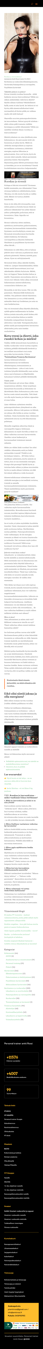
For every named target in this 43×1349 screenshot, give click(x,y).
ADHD (8, 956)
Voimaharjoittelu (13, 1020)
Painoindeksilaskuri (11, 1265)
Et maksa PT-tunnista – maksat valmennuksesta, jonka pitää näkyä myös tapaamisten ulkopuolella (21, 918)
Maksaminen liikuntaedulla (14, 1296)
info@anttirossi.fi (15, 1312)
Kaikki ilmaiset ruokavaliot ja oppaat (19, 1211)
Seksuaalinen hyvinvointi (16, 985)
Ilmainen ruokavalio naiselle (15, 1215)
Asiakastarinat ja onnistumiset (18, 960)
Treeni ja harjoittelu (12, 1006)
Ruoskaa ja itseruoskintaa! (13, 77)
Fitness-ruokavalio (11, 1227)
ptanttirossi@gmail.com (17, 1309)
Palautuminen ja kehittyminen (18, 977)
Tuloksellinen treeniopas (13, 1223)
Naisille (7, 1178)
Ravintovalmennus (11, 1127)
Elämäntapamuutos (30, 82)
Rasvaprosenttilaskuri (12, 1244)
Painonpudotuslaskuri (12, 1260)
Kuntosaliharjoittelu (14, 1012)
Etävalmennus (9, 1123)
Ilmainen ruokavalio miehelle (15, 1219)
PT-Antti (7, 1135)
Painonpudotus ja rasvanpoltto (24, 84)
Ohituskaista (9, 1131)
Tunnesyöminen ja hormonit (18, 1002)
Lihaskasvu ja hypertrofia (16, 1016)
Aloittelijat (10, 1009)
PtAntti (9, 967)
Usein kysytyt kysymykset (14, 1292)
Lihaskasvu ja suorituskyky (17, 991)
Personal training (13, 963)
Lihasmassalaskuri (11, 1248)
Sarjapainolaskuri (10, 1252)
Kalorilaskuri (9, 1256)
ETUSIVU (7, 1111)
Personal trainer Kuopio (13, 1119)
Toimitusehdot (9, 1288)
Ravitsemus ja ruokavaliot (13, 82)
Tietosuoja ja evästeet (12, 1284)
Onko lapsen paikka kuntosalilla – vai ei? (21, 931)
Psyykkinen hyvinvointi (12, 87)
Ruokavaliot (11, 998)
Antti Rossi (16, 79)
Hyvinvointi (8, 84)
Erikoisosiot (9, 953)
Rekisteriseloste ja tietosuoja (15, 1280)
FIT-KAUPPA (8, 1115)
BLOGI (6, 1149)
